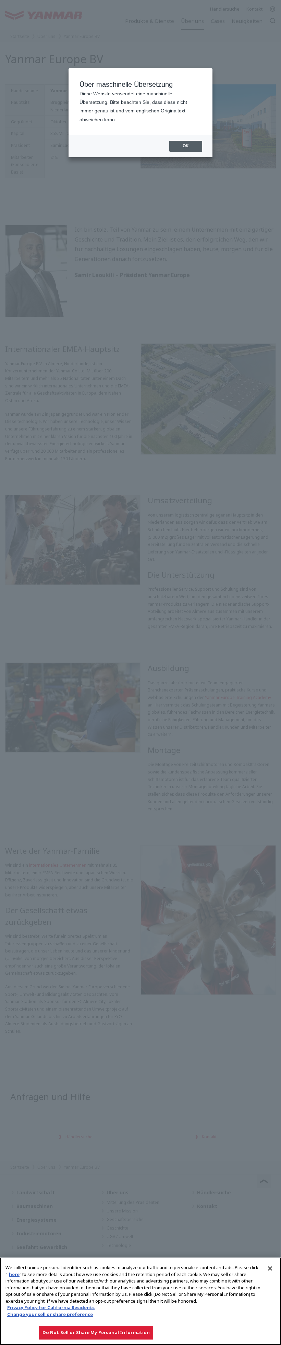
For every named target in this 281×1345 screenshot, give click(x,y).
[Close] (270, 1268)
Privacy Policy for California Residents (51, 1307)
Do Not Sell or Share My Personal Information (96, 1332)
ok (186, 145)
